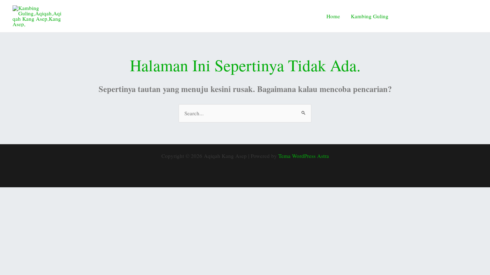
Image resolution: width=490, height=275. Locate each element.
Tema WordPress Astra (303, 155)
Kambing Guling (369, 16)
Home (333, 16)
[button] (439, 16)
